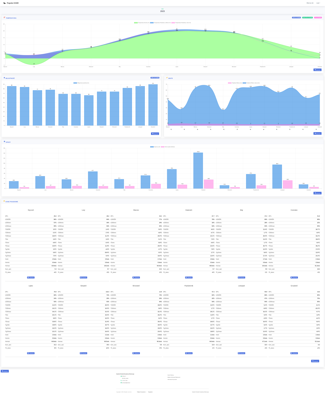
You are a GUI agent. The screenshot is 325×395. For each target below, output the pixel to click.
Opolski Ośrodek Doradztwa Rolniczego (200, 391)
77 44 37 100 (124, 380)
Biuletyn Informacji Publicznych (174, 377)
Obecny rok (310, 3)
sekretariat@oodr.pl (126, 382)
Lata (317, 3)
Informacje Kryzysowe (172, 379)
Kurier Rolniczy (171, 375)
